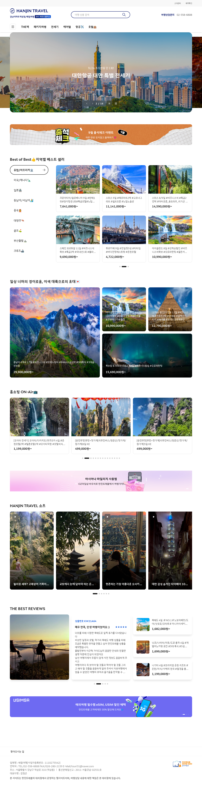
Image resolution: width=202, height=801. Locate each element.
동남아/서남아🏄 (23, 200)
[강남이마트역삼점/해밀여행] (30, 10)
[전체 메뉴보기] (13, 27)
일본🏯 (18, 190)
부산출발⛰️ (20, 240)
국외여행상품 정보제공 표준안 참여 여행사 (182, 764)
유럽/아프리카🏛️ (23, 170)
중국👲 (18, 210)
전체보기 (116, 103)
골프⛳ (18, 230)
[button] (120, 266)
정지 (109, 103)
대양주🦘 (19, 220)
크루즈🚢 (19, 251)
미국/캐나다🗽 (22, 180)
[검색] (124, 14)
